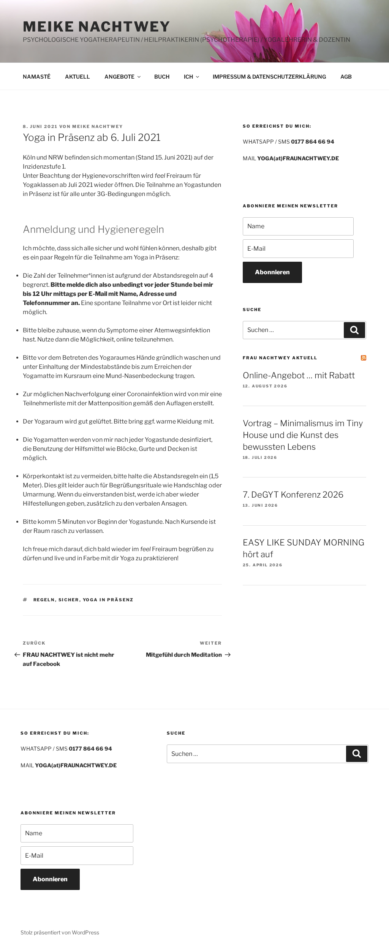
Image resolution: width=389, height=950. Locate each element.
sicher (69, 599)
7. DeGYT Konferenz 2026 (293, 495)
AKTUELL (77, 76)
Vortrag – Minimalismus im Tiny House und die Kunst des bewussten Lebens (303, 435)
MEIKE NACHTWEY (97, 26)
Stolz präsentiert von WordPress (60, 932)
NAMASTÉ (37, 76)
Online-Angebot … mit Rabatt (299, 375)
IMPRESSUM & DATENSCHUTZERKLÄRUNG (269, 76)
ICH (188, 76)
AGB (346, 76)
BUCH (161, 76)
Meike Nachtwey (97, 126)
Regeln (44, 599)
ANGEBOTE (119, 76)
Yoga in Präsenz (108, 599)
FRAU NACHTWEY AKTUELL (280, 357)
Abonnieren (272, 272)
